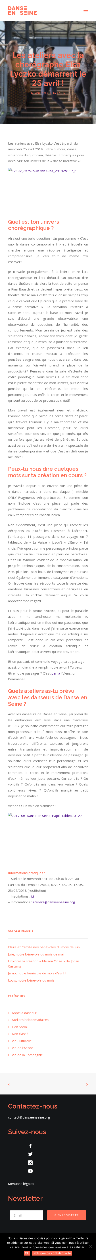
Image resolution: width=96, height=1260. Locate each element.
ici (32, 896)
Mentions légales (21, 1183)
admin (61, 93)
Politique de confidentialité (52, 1253)
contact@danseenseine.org (29, 1117)
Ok (27, 1253)
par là (56, 673)
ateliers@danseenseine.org (54, 902)
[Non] (90, 1246)
